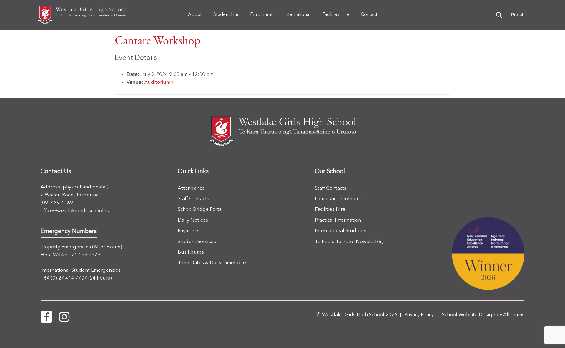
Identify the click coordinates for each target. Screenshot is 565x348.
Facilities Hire (330, 209)
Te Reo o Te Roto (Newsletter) (349, 241)
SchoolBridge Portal (200, 209)
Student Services (197, 241)
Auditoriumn (158, 82)
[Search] (499, 15)
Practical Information (338, 220)
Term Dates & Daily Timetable (212, 262)
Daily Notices (193, 220)
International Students (340, 230)
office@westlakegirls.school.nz (75, 210)
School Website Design (468, 314)
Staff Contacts (193, 198)
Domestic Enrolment (338, 198)
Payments (189, 230)
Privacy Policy (419, 314)
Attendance (191, 188)
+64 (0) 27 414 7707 (64, 278)
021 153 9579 (84, 254)
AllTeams (513, 314)
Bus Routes (191, 252)
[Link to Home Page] (82, 15)
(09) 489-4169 (57, 202)
